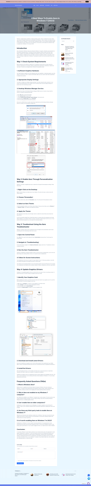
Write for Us (56, 5)
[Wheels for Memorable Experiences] (62, 54)
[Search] (75, 5)
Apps (51, 5)
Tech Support (47, 5)
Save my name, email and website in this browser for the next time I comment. (29, 460)
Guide (53, 23)
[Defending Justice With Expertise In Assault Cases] (62, 58)
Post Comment (20, 463)
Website (45, 448)
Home (34, 5)
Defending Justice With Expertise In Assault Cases (54, 475)
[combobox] (67, 41)
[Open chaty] (88, 483)
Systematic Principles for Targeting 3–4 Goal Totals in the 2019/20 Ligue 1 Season (22, 474)
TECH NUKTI (18, 5)
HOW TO (37, 5)
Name (19, 448)
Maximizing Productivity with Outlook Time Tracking (69, 63)
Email (32, 448)
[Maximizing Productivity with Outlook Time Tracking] (62, 63)
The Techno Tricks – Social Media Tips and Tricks (69, 69)
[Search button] (73, 41)
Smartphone (42, 5)
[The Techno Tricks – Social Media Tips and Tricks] (62, 69)
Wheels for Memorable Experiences (38, 475)
